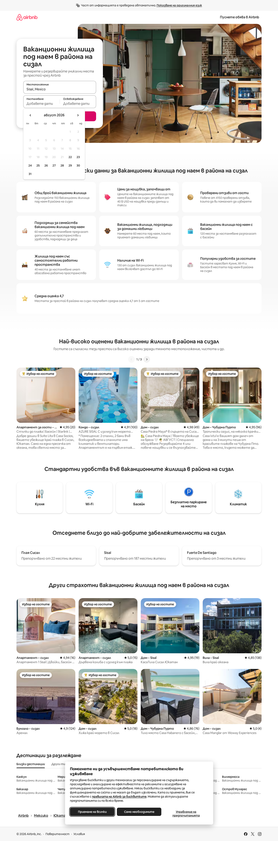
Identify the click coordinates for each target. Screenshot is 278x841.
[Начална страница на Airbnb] (26, 17)
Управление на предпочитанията (186, 813)
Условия (79, 834)
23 (78, 157)
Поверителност (57, 834)
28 (62, 165)
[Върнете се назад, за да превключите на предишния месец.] (30, 115)
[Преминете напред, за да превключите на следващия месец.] (78, 115)
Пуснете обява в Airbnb (239, 17)
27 (54, 165)
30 (78, 165)
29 (70, 165)
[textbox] (41, 103)
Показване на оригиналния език (179, 5)
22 (70, 157)
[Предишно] (131, 359)
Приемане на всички (92, 812)
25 (38, 165)
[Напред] (146, 359)
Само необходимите (139, 812)
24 (30, 165)
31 (30, 174)
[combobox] (60, 89)
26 (46, 165)
